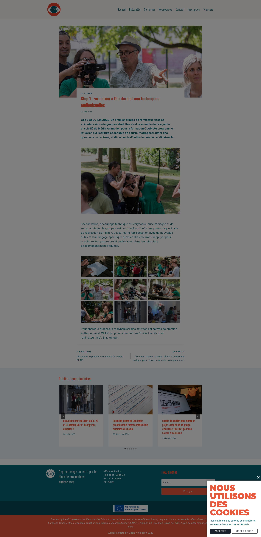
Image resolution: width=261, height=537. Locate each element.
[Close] (258, 477)
